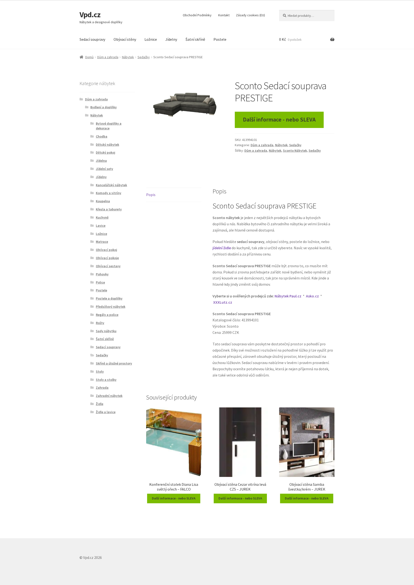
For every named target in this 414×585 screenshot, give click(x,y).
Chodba (101, 136)
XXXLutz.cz (222, 302)
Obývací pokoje (107, 258)
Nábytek (128, 57)
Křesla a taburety (109, 209)
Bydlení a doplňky (103, 107)
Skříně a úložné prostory (114, 363)
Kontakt (224, 15)
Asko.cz (312, 296)
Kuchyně (102, 217)
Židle (99, 404)
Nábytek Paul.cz (288, 296)
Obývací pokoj (106, 250)
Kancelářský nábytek (111, 185)
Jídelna (101, 160)
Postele (219, 39)
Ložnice (150, 39)
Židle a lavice (105, 412)
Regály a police (107, 315)
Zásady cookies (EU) (250, 15)
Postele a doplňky (109, 298)
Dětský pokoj (105, 152)
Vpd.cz (90, 14)
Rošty (100, 323)
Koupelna (103, 201)
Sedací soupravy (92, 39)
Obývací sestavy (108, 266)
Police (100, 282)
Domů (89, 57)
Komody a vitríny (108, 193)
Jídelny (171, 39)
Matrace (102, 241)
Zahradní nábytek (109, 396)
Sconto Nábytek (295, 150)
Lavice (100, 225)
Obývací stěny (125, 39)
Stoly (100, 371)
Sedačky (144, 57)
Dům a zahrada (107, 57)
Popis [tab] (150, 194)
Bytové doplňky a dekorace (108, 125)
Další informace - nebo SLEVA (279, 119)
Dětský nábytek (107, 144)
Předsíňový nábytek (110, 306)
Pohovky (102, 274)
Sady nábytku (106, 331)
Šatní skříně (195, 39)
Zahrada (102, 387)
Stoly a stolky (106, 379)
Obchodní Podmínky (197, 15)
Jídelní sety (104, 169)
